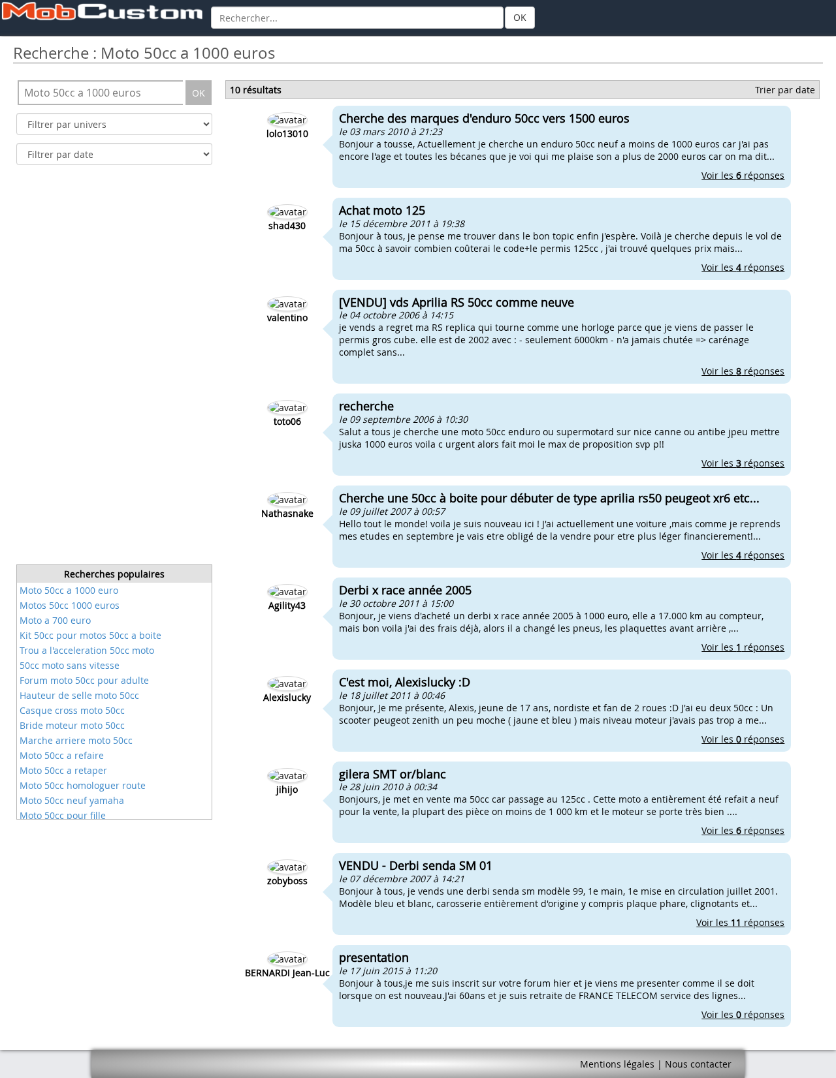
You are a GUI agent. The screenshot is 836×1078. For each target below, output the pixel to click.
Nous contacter (698, 1064)
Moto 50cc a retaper (63, 770)
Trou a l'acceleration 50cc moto (87, 650)
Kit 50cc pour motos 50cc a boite (90, 635)
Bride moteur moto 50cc (72, 725)
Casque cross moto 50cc (72, 710)
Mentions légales (617, 1064)
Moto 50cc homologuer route (83, 785)
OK (519, 17)
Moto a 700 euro (55, 620)
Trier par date (785, 90)
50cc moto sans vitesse (70, 665)
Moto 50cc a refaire (62, 755)
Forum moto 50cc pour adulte (84, 680)
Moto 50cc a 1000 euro (69, 590)
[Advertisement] (114, 368)
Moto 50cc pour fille (63, 815)
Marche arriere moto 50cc (76, 740)
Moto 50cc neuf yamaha (72, 800)
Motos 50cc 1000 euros (70, 605)
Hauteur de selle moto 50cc (79, 695)
